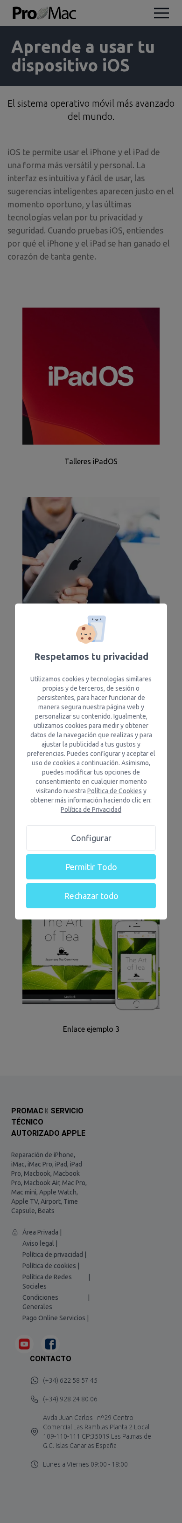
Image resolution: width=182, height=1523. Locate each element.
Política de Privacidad (91, 809)
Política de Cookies (114, 791)
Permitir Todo (91, 866)
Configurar (91, 838)
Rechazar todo (91, 895)
